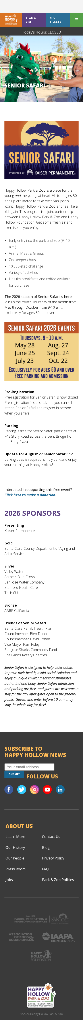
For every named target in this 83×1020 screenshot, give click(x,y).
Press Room (15, 869)
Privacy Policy (53, 858)
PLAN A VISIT (31, 20)
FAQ (45, 869)
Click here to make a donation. (30, 494)
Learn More (15, 836)
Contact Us (51, 836)
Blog (46, 847)
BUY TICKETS (55, 20)
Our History (15, 847)
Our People (15, 858)
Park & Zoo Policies (58, 879)
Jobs (9, 879)
